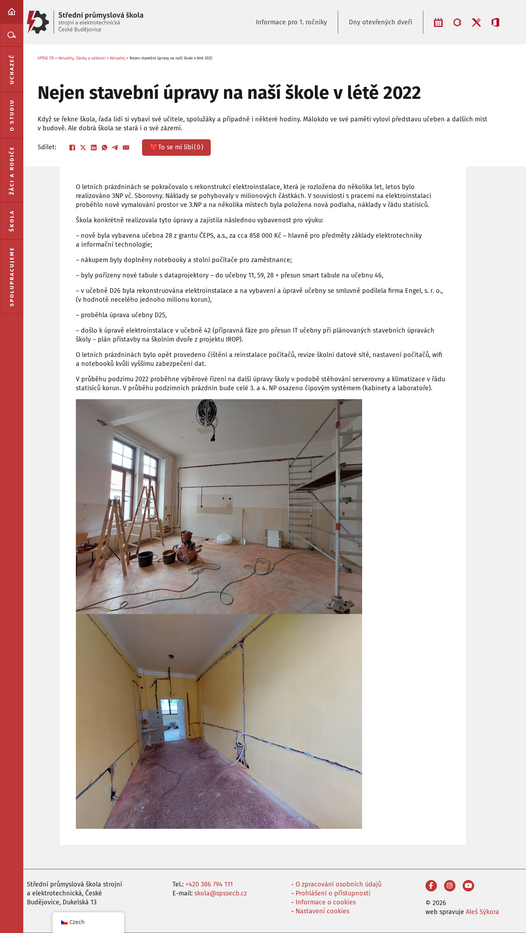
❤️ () (176, 147)
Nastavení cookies (322, 911)
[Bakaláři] (457, 22)
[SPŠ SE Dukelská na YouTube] (468, 885)
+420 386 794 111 (209, 884)
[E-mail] (126, 147)
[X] (83, 147)
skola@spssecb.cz (220, 893)
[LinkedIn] (93, 147)
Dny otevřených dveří (380, 22)
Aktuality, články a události (82, 58)
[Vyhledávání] (11, 35)
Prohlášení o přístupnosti (333, 893)
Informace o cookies (326, 902)
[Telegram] (115, 147)
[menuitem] (11, 11)
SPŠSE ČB (46, 58)
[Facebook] (72, 147)
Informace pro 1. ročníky (291, 22)
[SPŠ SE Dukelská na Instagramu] (450, 885)
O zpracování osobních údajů (338, 884)
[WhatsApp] (104, 147)
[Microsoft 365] (495, 22)
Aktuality (117, 58)
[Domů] (11, 11)
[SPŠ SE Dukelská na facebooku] (431, 885)
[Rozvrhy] (438, 22)
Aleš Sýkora (482, 912)
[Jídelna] (476, 22)
